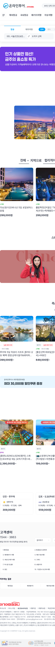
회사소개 (3, 608)
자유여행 (48, 15)
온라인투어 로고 (18, 5)
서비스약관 (11, 608)
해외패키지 (30, 586)
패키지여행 (36, 15)
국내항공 (24, 15)
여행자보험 (41, 608)
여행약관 (33, 608)
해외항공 (13, 15)
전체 (23, 160)
